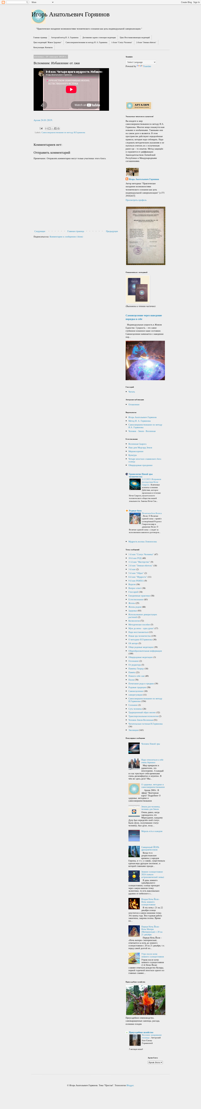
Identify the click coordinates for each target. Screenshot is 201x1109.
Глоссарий (133, 591)
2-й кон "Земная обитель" (146, 42)
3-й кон (132, 569)
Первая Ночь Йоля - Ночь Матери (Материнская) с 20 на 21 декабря (151, 930)
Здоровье (132, 610)
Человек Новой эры (150, 743)
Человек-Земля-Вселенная (140, 719)
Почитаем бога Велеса (152, 513)
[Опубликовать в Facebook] (55, 128)
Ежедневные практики (139, 595)
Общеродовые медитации (140, 657)
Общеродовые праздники (140, 465)
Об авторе (133, 643)
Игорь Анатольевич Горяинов (70, 14)
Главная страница (40, 37)
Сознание (133, 704)
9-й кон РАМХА (136, 580)
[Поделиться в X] (52, 128)
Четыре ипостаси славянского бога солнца (144, 460)
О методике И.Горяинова (140, 639)
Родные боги (135, 510)
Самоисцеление (135, 691)
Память (131, 672)
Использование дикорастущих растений (142, 616)
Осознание (133, 660)
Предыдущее (112, 231)
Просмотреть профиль (136, 199)
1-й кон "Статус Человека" (121, 42)
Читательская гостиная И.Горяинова (145, 723)
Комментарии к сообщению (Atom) (66, 236)
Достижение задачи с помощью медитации (99, 37)
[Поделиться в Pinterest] (58, 128)
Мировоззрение (135, 451)
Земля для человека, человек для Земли (150, 808)
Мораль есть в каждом (151, 831)
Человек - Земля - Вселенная (141, 431)
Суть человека (135, 708)
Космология (134, 620)
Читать (131, 391)
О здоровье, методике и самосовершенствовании (153, 786)
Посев (131, 679)
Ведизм (132, 584)
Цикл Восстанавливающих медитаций (135, 37)
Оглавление (133, 404)
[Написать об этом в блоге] (49, 128)
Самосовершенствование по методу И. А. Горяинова (86, 42)
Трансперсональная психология (143, 716)
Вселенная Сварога (137, 443)
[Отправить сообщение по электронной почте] (41, 128)
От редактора (134, 664)
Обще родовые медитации (140, 647)
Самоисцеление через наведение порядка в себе (144, 317)
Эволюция (133, 730)
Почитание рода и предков (141, 683)
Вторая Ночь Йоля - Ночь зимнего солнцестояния (150, 902)
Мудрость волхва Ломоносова (142, 541)
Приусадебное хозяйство (141, 1032)
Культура (132, 455)
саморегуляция (135, 694)
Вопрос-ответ (134, 588)
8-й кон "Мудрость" (137, 576)
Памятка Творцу (136, 668)
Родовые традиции (137, 687)
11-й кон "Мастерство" (139, 561)
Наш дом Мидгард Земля (140, 447)
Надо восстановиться (138, 632)
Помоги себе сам (136, 675)
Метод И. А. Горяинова (139, 420)
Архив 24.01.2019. (43, 120)
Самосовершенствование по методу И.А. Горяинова (145, 426)
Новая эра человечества (139, 635)
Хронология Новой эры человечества (141, 475)
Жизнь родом (134, 606)
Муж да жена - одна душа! (141, 628)
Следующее (39, 231)
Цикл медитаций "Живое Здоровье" (47, 42)
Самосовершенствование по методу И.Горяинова (63, 132)
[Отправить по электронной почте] (46, 128)
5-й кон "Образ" (136, 573)
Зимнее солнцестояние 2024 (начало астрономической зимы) (152, 874)
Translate (147, 66)
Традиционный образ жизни (142, 712)
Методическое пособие (139, 624)
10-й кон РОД (134, 558)
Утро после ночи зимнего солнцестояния (152, 955)
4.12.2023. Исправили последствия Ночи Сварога (151, 482)
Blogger (130, 1085)
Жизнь (131, 603)
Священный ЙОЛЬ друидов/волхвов (150, 848)
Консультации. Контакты (43, 47)
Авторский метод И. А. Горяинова (64, 37)
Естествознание (135, 599)
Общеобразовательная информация (145, 650)
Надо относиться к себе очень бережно (152, 761)
